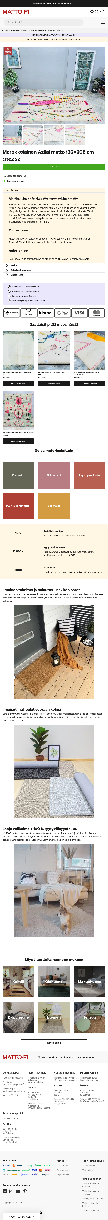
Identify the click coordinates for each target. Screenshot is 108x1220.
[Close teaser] (41, 1212)
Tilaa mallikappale (90, 1210)
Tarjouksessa (63, 1174)
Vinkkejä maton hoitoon (93, 1198)
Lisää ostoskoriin (54, 167)
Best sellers (62, 1170)
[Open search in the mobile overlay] (44, 22)
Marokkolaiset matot (19, 30)
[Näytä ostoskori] (101, 11)
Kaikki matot (62, 1165)
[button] (104, 85)
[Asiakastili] (96, 11)
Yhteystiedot (88, 1170)
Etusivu (5, 30)
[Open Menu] (103, 22)
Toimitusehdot (88, 1165)
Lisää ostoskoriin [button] (18, 383)
